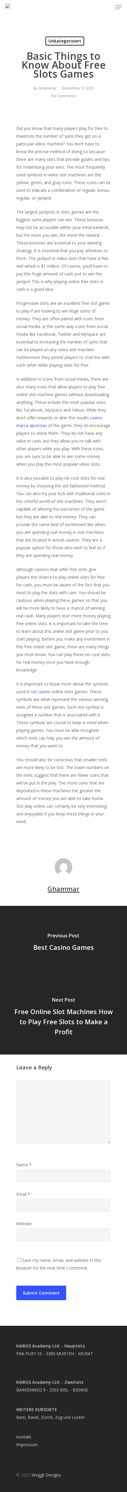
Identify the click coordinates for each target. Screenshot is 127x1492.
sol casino (40, 691)
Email (23, 1194)
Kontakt (23, 1437)
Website (24, 1223)
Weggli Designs (46, 1475)
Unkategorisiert (64, 41)
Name (24, 1165)
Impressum (27, 1444)
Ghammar (48, 88)
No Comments (63, 95)
